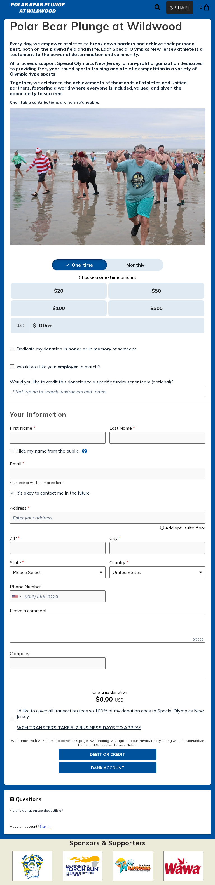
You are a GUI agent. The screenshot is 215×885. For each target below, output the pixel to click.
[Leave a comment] (107, 629)
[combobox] (16, 596)
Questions (27, 799)
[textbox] (107, 391)
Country (117, 562)
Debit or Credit (107, 754)
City (113, 538)
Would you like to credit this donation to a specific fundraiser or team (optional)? (92, 382)
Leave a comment (28, 610)
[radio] (82, 265)
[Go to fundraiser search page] (157, 7)
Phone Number (25, 586)
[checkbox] (73, 348)
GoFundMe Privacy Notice (116, 745)
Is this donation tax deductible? (37, 810)
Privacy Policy (150, 740)
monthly (135, 265)
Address (18, 508)
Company (20, 653)
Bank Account (107, 767)
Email (15, 464)
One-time (82, 265)
